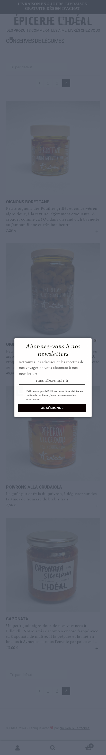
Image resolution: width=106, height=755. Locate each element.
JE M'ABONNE (52, 408)
